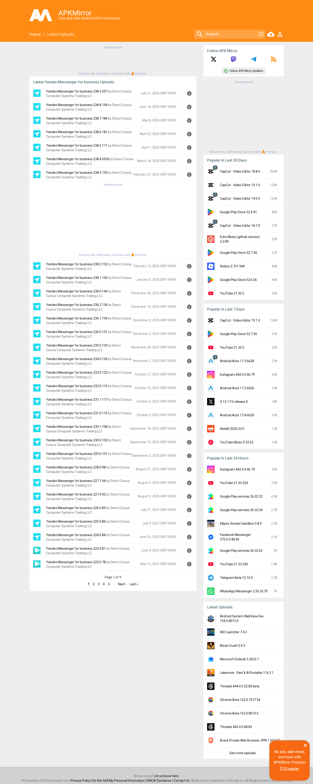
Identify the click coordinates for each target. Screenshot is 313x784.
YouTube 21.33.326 (234, 564)
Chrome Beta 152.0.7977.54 (240, 700)
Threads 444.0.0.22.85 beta (239, 686)
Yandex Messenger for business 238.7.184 (76, 118)
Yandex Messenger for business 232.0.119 (76, 386)
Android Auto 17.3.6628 (237, 361)
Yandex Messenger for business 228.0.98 (76, 467)
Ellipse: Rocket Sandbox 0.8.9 (241, 523)
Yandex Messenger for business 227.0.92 (76, 494)
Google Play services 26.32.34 (241, 510)
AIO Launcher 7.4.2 (233, 632)
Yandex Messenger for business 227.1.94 (76, 481)
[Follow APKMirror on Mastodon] (233, 61)
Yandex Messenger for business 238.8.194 (76, 105)
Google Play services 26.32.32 (241, 496)
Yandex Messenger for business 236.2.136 (76, 305)
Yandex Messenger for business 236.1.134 (76, 318)
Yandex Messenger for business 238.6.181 (76, 132)
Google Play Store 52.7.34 (238, 253)
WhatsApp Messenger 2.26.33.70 (244, 591)
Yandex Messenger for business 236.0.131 (76, 332)
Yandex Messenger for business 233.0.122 (76, 372)
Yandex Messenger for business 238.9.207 (76, 91)
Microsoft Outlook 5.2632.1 (239, 659)
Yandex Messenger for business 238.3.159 (76, 172)
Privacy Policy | (82, 780)
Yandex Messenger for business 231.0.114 (76, 413)
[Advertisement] (113, 60)
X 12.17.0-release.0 (234, 401)
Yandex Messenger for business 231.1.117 (76, 399)
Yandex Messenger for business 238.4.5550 (77, 159)
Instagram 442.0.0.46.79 (237, 374)
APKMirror (75, 12)
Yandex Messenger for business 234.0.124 (76, 359)
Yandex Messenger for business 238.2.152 (76, 264)
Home (35, 34)
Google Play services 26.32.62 (241, 550)
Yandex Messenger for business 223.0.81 (76, 548)
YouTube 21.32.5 (232, 293)
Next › (122, 584)
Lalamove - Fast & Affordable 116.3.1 (247, 673)
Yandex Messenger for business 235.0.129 (76, 345)
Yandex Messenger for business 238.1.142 (76, 278)
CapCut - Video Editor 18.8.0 (240, 171)
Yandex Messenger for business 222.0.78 (76, 562)
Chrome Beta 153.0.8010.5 (239, 713)
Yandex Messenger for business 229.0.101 (76, 454)
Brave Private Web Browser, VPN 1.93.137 (250, 740)
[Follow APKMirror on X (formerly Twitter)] (213, 61)
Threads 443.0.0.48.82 (236, 727)
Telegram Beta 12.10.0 (236, 578)
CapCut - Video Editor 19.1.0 (240, 185)
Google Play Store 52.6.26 (238, 280)
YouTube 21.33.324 (234, 483)
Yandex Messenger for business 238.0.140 (76, 291)
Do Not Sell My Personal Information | (120, 780)
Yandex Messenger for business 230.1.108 (76, 426)
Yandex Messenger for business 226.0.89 (76, 508)
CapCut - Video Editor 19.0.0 (240, 198)
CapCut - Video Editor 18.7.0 (240, 225)
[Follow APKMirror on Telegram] (253, 61)
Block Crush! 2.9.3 (232, 645)
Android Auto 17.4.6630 (237, 415)
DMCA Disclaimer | (160, 780)
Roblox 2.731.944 (232, 266)
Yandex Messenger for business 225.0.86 (76, 521)
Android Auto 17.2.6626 (237, 388)
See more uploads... (243, 753)
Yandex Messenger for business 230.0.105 (76, 440)
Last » (134, 584)
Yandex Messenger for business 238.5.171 (76, 145)
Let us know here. (166, 776)
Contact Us (181, 780)
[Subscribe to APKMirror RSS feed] (273, 61)
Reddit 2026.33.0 (232, 429)
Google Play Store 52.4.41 (238, 212)
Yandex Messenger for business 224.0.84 (76, 535)
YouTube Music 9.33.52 (236, 442)
